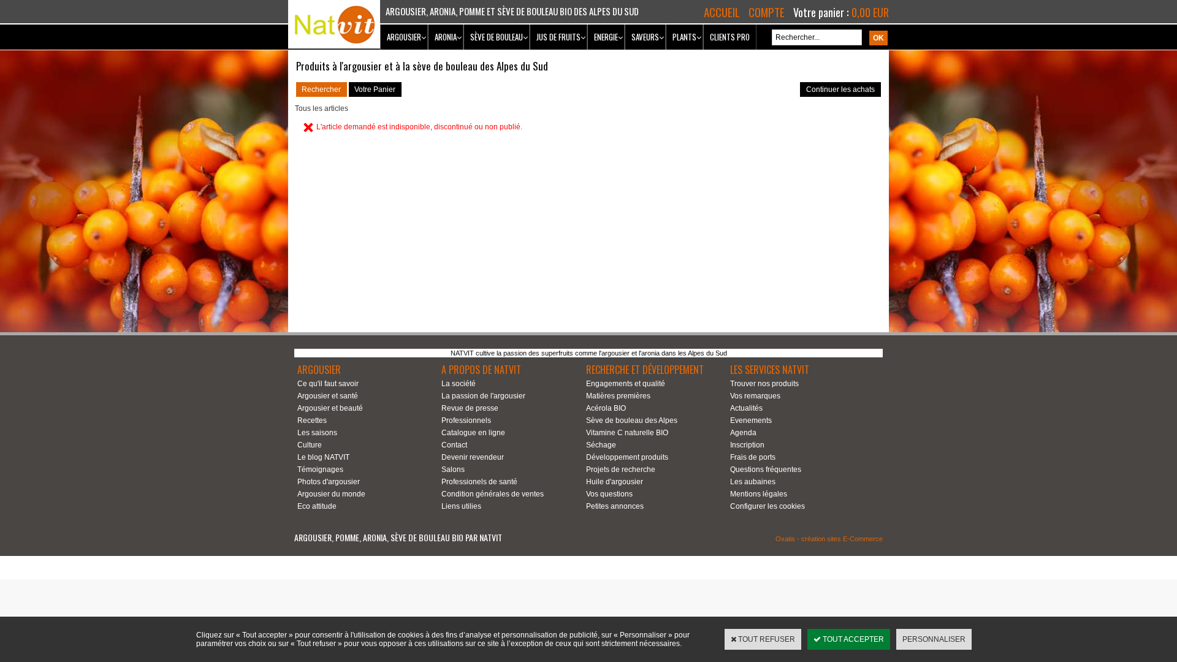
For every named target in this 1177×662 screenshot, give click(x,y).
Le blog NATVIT (323, 457)
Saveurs (645, 37)
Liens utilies (461, 506)
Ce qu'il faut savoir (328, 383)
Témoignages (320, 469)
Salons (453, 469)
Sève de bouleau (496, 37)
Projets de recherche (620, 469)
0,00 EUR (870, 12)
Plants (684, 37)
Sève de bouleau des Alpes (631, 420)
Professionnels (466, 420)
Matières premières (618, 396)
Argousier (404, 37)
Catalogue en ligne (473, 432)
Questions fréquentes (765, 469)
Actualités (746, 408)
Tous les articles (321, 108)
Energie (606, 37)
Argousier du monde (331, 494)
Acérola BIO (606, 408)
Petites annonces (615, 506)
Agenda (743, 432)
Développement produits (627, 457)
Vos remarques (755, 396)
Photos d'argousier (328, 481)
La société (458, 383)
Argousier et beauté (330, 408)
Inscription (747, 445)
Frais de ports (752, 457)
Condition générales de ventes (492, 494)
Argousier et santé (327, 396)
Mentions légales (758, 494)
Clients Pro (730, 37)
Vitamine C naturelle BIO (627, 432)
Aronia (446, 37)
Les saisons (317, 432)
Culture (309, 445)
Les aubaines (752, 481)
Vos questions (609, 494)
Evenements (751, 420)
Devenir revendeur (472, 457)
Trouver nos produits (764, 383)
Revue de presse (469, 408)
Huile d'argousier (614, 481)
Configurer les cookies (767, 506)
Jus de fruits (558, 37)
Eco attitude (317, 506)
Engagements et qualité (625, 383)
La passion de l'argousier (483, 396)
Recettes (312, 420)
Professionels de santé (479, 481)
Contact (454, 445)
